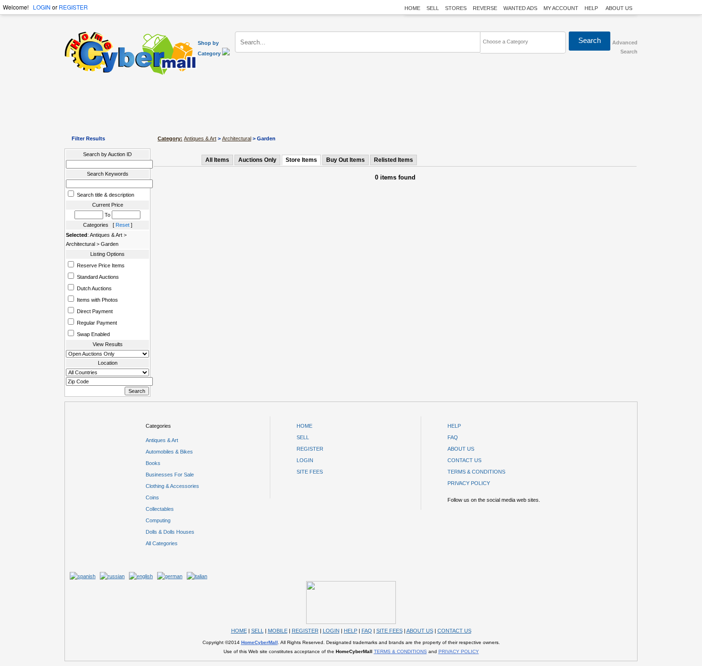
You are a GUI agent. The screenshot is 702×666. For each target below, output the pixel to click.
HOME (412, 8)
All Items (217, 160)
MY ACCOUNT (560, 8)
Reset (122, 225)
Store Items (301, 160)
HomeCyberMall (259, 642)
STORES (456, 8)
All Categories (162, 543)
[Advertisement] (351, 105)
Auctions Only (257, 160)
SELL (432, 8)
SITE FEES (310, 472)
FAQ (452, 437)
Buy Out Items (345, 160)
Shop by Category (210, 48)
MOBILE (277, 631)
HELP (592, 8)
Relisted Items (393, 160)
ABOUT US (619, 8)
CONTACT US (464, 460)
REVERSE (485, 8)
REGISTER (73, 7)
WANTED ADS (520, 8)
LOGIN (42, 7)
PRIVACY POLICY (468, 483)
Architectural (236, 138)
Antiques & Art (200, 138)
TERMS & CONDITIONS (476, 472)
